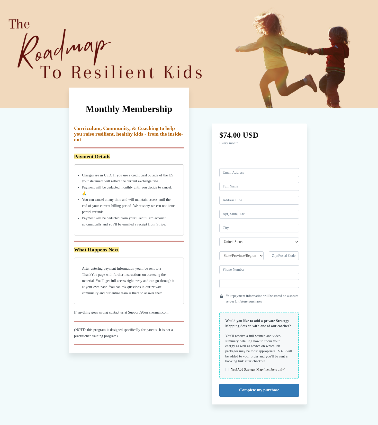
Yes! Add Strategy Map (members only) (258, 369)
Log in (294, 164)
